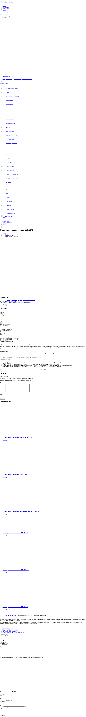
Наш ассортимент (4, 83)
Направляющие (9, 146)
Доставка (4, 9)
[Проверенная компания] (3, 652)
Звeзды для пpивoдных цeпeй (12, 96)
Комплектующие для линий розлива (14, 111)
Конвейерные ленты (10, 119)
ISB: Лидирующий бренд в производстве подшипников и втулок (21, 300)
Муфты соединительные (11, 143)
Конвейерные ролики (10, 213)
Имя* (1, 698)
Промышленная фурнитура (12, 174)
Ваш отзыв (2, 392)
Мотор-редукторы (10, 139)
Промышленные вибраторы (12, 178)
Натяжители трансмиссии (11, 150)
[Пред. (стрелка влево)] (0, 695)
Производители (6, 7)
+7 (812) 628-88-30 (6, 76)
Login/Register (5, 12)
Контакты (5, 10)
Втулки (7, 92)
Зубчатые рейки (9, 104)
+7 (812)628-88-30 (4, 635)
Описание (5, 304)
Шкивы (7, 197)
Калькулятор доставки (7, 8)
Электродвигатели (10, 209)
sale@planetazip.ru (6, 77)
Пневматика (8, 158)
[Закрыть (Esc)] (0, 694)
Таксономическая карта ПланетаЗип (10, 631)
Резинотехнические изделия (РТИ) (13, 185)
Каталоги (5, 4)
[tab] (44, 304)
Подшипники (9, 162)
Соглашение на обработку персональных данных (13, 632)
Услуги (4, 6)
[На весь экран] (3, 694)
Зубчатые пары (9, 100)
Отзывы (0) (5, 305)
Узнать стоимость (4, 302)
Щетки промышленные (11, 201)
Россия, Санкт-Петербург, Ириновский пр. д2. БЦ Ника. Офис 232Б (17, 79)
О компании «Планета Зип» (9, 2)
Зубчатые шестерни (10, 108)
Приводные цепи (10, 170)
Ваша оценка (3, 382)
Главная (4, 1)
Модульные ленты (10, 131)
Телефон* (2, 700)
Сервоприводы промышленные (13, 189)
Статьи (4, 3)
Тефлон (7, 193)
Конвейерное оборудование (12, 115)
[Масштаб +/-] (4, 694)
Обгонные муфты (10, 154)
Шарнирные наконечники (8, 235)
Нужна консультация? (12, 302)
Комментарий (3, 712)
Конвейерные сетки (10, 123)
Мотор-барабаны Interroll (11, 135)
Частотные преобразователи (12, 88)
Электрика (8, 205)
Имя (1, 394)
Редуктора (8, 182)
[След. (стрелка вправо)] (1, 695)
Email (1, 396)
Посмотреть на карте (4, 646)
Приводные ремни (10, 166)
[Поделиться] (1, 694)
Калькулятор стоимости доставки (24, 302)
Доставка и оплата (6, 629)
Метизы (8, 127)
